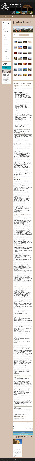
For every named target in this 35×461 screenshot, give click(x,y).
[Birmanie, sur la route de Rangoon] (23, 29)
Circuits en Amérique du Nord (6, 29)
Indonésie (6, 49)
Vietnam (6, 51)
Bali (5, 54)
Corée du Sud (7, 58)
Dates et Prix (21, 34)
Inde (5, 47)
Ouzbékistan (6, 44)
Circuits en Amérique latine (6, 33)
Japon (5, 37)
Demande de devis (26, 1)
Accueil (6, 1)
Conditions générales (15, 459)
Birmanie (10, 19)
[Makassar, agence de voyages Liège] (5, 7)
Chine (5, 46)
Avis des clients (17, 1)
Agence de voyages (11, 1)
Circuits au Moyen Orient (6, 26)
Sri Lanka (6, 56)
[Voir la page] (17, 441)
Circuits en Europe (5, 31)
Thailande (6, 53)
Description (16, 34)
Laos (5, 42)
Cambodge (6, 40)
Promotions (21, 1)
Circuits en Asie (6, 19)
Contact (32, 1)
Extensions (26, 34)
